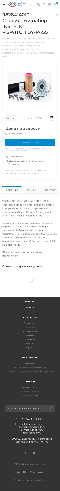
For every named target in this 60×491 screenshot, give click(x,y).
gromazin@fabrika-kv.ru (32, 426)
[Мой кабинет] (49, 4)
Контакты (30, 339)
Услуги (30, 307)
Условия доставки (30, 391)
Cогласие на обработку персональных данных (30, 371)
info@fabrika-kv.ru (32, 424)
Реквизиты (30, 363)
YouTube (26, 453)
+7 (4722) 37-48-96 (30, 419)
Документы (30, 335)
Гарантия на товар (30, 395)
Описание (12, 190)
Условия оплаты (30, 387)
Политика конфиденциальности (30, 367)
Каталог (30, 301)
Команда (30, 327)
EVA (42, 480)
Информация (30, 357)
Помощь (30, 381)
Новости (30, 343)
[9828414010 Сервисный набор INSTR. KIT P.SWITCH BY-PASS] (30, 87)
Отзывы (31, 190)
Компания (30, 317)
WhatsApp (34, 453)
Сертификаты (30, 331)
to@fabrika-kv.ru (32, 432)
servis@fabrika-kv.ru (32, 429)
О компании (30, 323)
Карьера (30, 347)
